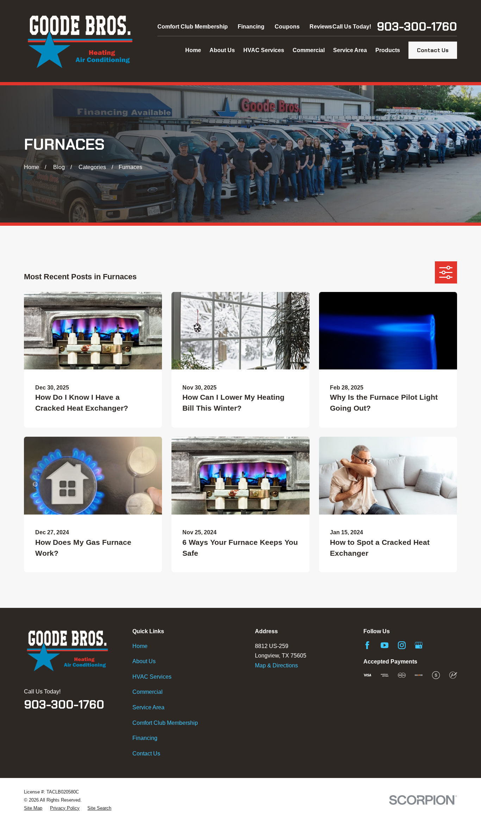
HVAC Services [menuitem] (263, 50)
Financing (251, 27)
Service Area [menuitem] (350, 50)
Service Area (148, 707)
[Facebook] (367, 645)
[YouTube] (384, 645)
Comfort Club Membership (192, 27)
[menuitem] (33, 808)
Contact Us (433, 50)
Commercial (147, 692)
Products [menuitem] (387, 50)
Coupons (287, 27)
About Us (144, 661)
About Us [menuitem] (222, 50)
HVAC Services (151, 677)
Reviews (321, 27)
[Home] (80, 41)
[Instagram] (402, 645)
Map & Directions (276, 665)
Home (140, 646)
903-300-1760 (417, 26)
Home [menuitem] (193, 50)
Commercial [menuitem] (309, 50)
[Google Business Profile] (419, 645)
